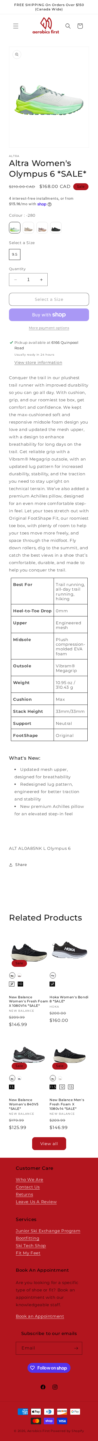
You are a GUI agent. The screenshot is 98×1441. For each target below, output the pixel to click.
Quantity (17, 269)
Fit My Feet (28, 1253)
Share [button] (21, 864)
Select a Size (22, 242)
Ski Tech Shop (31, 1245)
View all (49, 1143)
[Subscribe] (76, 1348)
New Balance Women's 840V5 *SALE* (24, 1104)
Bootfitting (27, 1238)
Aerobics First (38, 1431)
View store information (38, 362)
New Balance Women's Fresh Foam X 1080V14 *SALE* (28, 1001)
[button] (16, 26)
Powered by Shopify (67, 1431)
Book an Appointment (40, 1316)
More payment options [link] (49, 328)
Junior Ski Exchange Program (48, 1230)
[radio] (14, 227)
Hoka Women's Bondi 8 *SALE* (69, 999)
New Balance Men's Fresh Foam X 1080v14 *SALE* (67, 1104)
